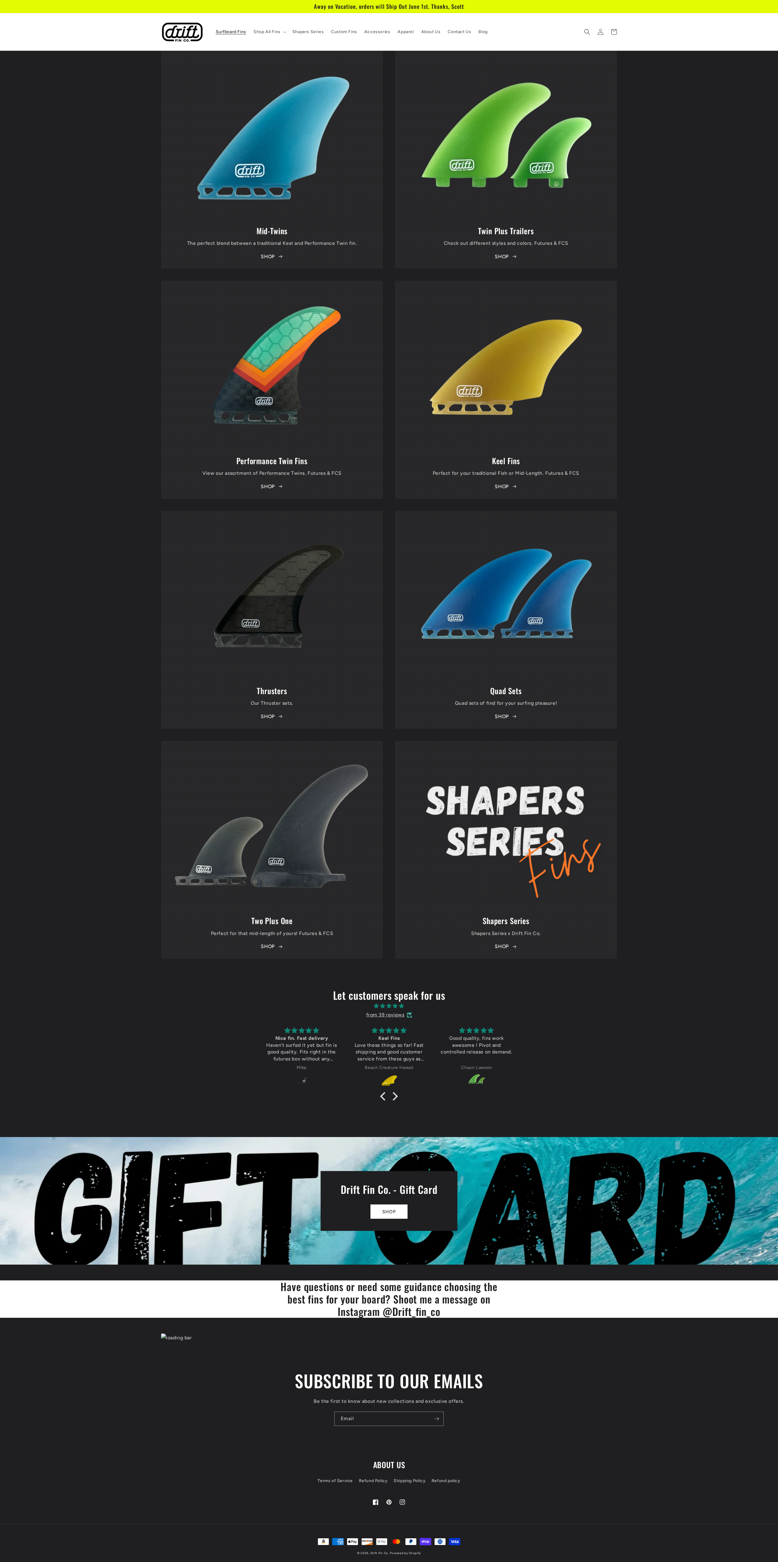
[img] (389, 1006)
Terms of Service (335, 1480)
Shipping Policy (409, 1480)
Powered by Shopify (405, 1553)
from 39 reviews (385, 1015)
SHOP (267, 256)
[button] (269, 32)
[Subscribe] (436, 1419)
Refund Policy (373, 1480)
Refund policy (446, 1480)
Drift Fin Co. (379, 1553)
